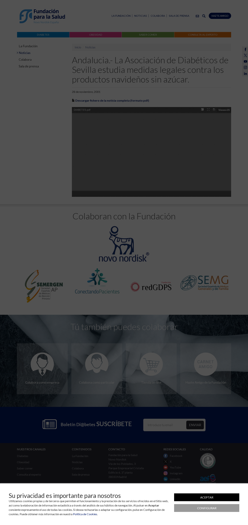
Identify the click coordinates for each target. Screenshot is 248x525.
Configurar (206, 508)
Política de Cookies (85, 514)
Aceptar (206, 497)
